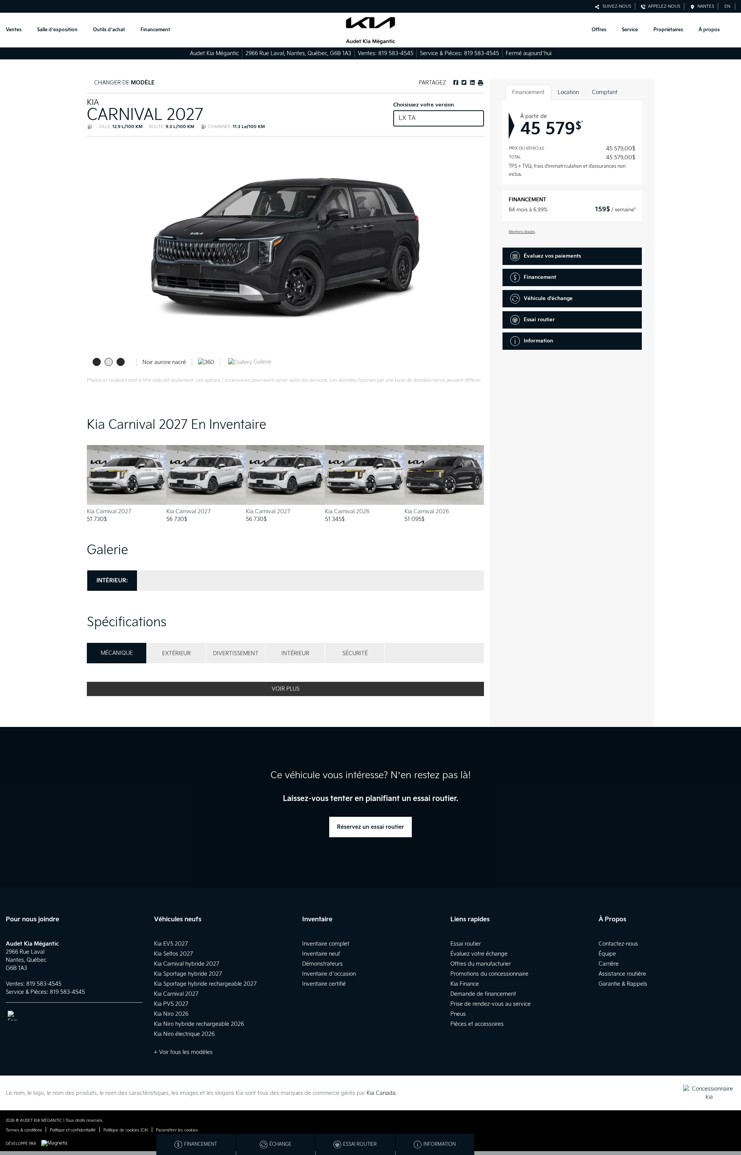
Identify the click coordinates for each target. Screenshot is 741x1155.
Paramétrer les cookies (177, 1130)
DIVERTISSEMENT (236, 653)
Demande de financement (483, 994)
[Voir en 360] (206, 362)
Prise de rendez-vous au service (490, 1004)
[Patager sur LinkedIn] (471, 82)
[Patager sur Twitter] (463, 82)
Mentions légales (522, 232)
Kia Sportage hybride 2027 (188, 974)
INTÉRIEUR (295, 653)
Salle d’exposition (57, 30)
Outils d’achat (109, 30)
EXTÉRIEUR (176, 653)
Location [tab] (568, 92)
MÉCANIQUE (117, 653)
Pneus (458, 1014)
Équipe (607, 954)
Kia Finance (464, 984)
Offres (599, 30)
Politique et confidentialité (73, 1130)
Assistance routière (622, 974)
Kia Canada (381, 1093)
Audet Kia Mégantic (214, 53)
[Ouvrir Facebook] (12, 1015)
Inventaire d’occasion (329, 974)
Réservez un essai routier (370, 827)
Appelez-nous (663, 6)
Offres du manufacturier (480, 964)
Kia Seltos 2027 (173, 954)
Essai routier (539, 320)
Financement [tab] (528, 92)
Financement (155, 30)
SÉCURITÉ (355, 653)
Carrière (609, 964)
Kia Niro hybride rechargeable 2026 (199, 1024)
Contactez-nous (618, 944)
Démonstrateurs (322, 964)
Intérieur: (112, 580)
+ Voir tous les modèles (183, 1052)
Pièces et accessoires (477, 1024)
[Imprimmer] (480, 82)
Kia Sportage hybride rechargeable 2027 (205, 984)
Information (538, 341)
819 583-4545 (395, 53)
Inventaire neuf (321, 954)
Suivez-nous (615, 6)
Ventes (14, 30)
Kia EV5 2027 (171, 944)
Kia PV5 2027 (171, 1004)
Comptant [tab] (605, 92)
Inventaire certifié (324, 984)
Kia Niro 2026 (171, 1014)
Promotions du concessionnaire (489, 974)
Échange (280, 1144)
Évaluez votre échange (479, 954)
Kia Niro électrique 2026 (184, 1034)
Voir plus (285, 689)
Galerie (261, 362)
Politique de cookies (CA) (125, 1130)
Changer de (124, 82)
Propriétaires (668, 30)
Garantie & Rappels (623, 984)
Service (630, 30)
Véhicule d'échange (548, 298)
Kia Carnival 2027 (176, 994)
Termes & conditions (24, 1130)
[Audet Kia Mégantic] (370, 30)
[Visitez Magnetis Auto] (56, 1144)
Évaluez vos (552, 256)
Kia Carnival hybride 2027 (186, 964)
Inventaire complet (325, 944)
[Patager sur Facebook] (455, 82)
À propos (709, 30)
